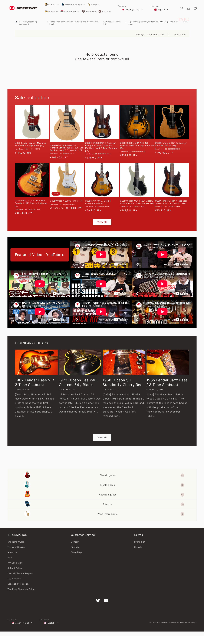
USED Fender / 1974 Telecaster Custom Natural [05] (171, 144)
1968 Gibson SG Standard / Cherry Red (123, 382)
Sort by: (140, 34)
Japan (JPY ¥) (132, 9)
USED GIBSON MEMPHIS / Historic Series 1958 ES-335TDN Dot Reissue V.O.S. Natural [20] (66, 148)
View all (102, 222)
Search (138, 547)
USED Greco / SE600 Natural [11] (66, 201)
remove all (120, 59)
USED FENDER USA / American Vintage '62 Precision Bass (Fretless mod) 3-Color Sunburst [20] (101, 147)
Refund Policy (14, 568)
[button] (51, 4)
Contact (75, 541)
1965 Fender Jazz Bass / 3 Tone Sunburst (167, 382)
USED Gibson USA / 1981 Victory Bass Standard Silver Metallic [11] (137, 202)
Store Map (76, 552)
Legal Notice (14, 578)
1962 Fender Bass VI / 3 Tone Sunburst (34, 382)
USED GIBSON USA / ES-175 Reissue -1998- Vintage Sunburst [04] (137, 145)
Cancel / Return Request (20, 573)
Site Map (75, 547)
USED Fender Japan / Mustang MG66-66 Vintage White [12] (30, 144)
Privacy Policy (14, 563)
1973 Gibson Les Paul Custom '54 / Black (78, 382)
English (161, 9)
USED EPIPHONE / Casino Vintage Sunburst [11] (98, 202)
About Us (12, 552)
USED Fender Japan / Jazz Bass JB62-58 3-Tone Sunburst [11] (171, 202)
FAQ (9, 557)
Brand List (139, 541)
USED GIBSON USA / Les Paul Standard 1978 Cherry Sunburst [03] (31, 203)
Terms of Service (16, 547)
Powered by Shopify (188, 622)
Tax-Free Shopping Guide (21, 589)
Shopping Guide (15, 541)
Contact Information (18, 583)
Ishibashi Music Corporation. (168, 622)
